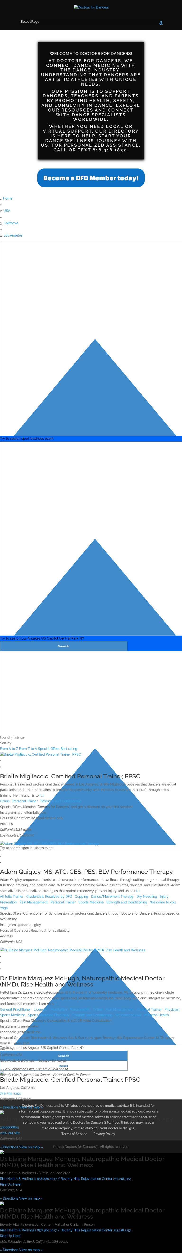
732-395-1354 (10, 1093)
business (37, 438)
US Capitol (49, 638)
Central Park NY (71, 638)
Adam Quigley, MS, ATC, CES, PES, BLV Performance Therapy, (86, 871)
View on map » (31, 1107)
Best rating (68, 749)
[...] (42, 795)
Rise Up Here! (10, 1184)
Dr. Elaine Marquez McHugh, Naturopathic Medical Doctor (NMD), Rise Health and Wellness (82, 981)
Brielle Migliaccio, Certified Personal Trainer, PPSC (70, 776)
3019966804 (9, 1127)
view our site (10, 1133)
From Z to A (28, 749)
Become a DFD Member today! (91, 178)
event (49, 438)
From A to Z (9, 749)
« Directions (9, 1107)
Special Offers (49, 749)
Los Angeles (30, 638)
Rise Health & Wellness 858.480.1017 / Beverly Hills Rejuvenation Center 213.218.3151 (65, 1179)
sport (25, 438)
